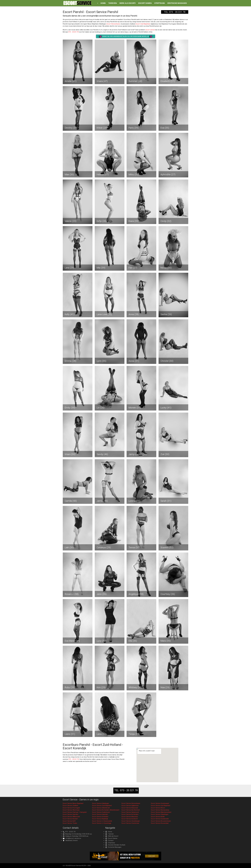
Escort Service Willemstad (71, 816)
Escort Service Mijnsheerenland (161, 812)
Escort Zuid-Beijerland (143, 24)
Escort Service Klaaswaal (130, 808)
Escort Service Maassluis (130, 816)
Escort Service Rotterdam (130, 814)
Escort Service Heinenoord (130, 812)
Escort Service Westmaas (71, 810)
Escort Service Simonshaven (131, 803)
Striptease (159, 3)
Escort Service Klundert (70, 819)
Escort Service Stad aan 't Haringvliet (75, 812)
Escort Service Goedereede (160, 819)
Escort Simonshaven (113, 24)
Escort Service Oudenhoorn (101, 812)
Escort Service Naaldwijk (100, 819)
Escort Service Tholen (70, 823)
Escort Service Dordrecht (130, 819)
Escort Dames (144, 3)
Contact (111, 840)
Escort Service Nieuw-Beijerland (73, 803)
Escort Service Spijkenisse (130, 805)
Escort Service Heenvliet (100, 814)
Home (102, 3)
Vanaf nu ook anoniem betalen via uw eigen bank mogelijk (125, 36)
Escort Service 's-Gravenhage (101, 823)
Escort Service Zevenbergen (131, 821)
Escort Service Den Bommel (131, 810)
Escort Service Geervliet (70, 814)
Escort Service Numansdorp (160, 810)
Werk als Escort (127, 3)
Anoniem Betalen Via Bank (116, 845)
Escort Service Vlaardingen (159, 814)
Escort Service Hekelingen (100, 803)
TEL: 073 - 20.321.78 (174, 12)
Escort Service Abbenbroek (101, 808)
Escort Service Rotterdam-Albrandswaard (105, 810)
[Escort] (125, 860)
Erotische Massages (177, 3)
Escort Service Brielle (158, 816)
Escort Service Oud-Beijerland (160, 805)
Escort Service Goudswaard (160, 803)
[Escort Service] (77, 4)
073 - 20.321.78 (73, 32)
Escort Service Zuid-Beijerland (102, 805)
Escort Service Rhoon (158, 808)
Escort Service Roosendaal (159, 823)
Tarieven (112, 3)
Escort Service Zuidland (70, 805)
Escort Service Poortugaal (71, 808)
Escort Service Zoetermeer (130, 823)
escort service (150, 30)
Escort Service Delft (69, 821)
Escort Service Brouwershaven (161, 821)
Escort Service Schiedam (100, 816)
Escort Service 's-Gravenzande (102, 821)
